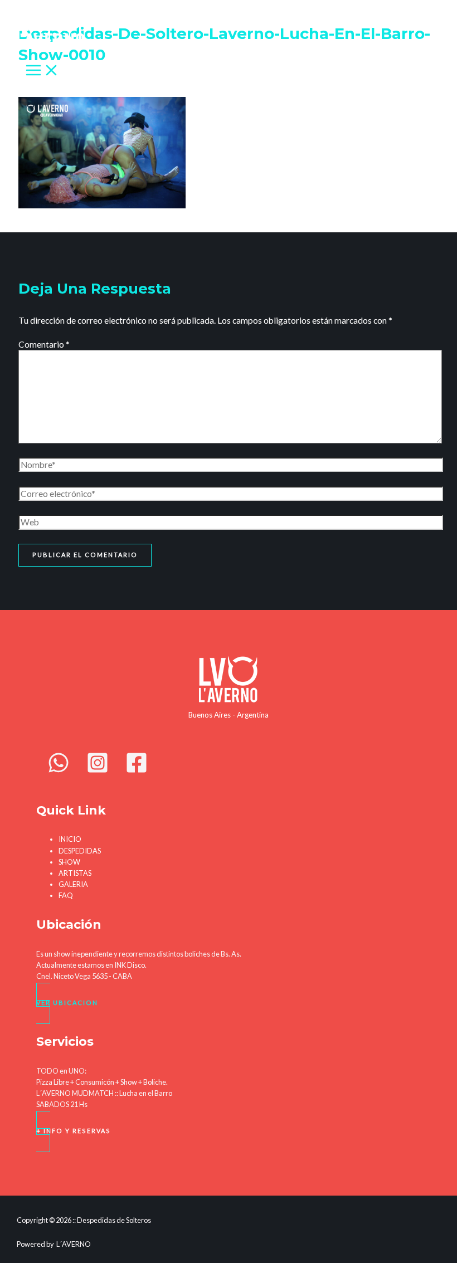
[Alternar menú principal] (42, 70)
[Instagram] (97, 770)
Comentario (44, 344)
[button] (228, 1003)
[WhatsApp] (58, 770)
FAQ (66, 895)
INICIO (70, 839)
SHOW (69, 861)
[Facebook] (136, 770)
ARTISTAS (75, 873)
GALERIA (73, 884)
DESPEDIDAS (80, 850)
